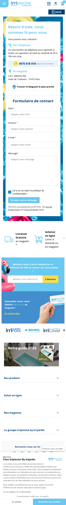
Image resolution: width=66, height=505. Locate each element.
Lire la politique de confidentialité (17, 492)
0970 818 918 (27, 63)
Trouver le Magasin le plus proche (35, 86)
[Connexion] (55, 4)
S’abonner (50, 279)
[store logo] (21, 3)
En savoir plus (12, 313)
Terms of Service (31, 209)
